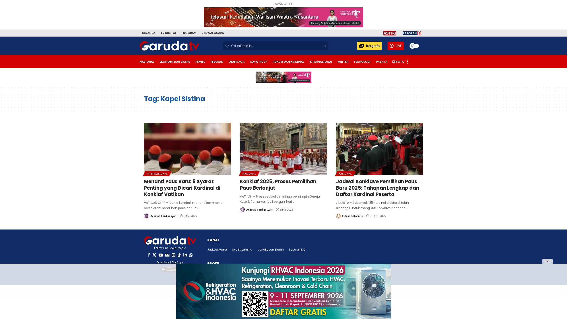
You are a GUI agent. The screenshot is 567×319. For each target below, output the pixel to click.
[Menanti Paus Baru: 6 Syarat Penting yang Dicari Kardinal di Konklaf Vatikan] (187, 149)
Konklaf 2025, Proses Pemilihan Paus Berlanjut (278, 184)
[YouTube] (160, 255)
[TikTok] (179, 255)
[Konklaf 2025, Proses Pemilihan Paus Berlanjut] (283, 149)
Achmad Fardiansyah (163, 216)
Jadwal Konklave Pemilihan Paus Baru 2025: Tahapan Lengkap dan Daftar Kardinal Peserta (377, 188)
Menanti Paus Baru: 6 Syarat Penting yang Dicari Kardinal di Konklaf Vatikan (182, 188)
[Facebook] (149, 255)
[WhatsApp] (191, 255)
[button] (369, 46)
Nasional (249, 173)
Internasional (157, 173)
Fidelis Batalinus (352, 216)
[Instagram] (174, 255)
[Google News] (167, 255)
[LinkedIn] (185, 255)
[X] (154, 255)
